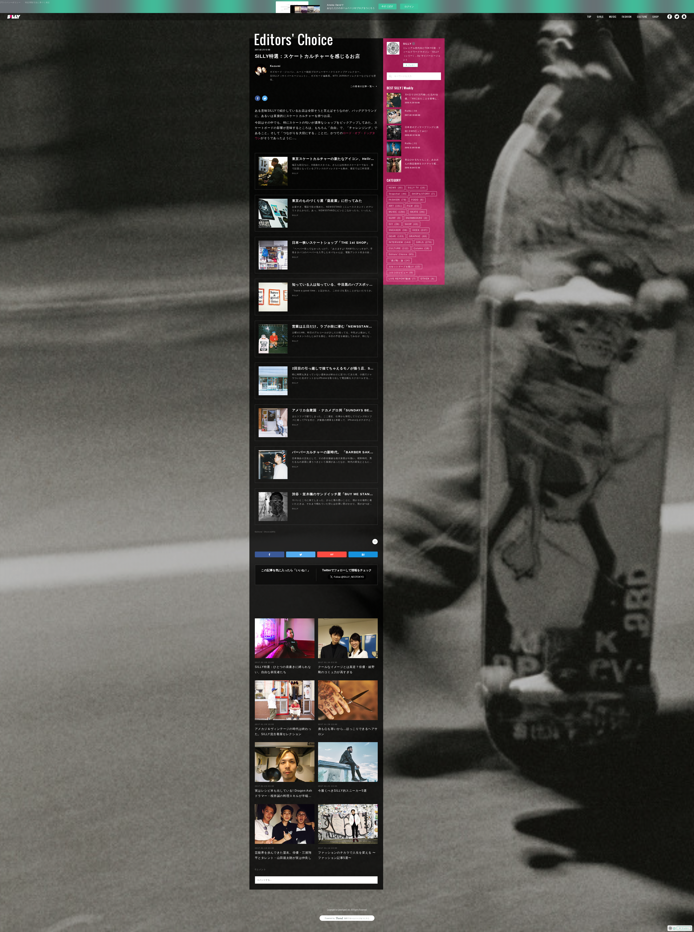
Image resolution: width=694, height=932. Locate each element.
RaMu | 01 (411, 143)
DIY (394, 224)
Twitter (677, 16)
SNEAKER (398, 230)
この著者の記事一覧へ (362, 86)
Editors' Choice (293, 39)
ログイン (409, 6)
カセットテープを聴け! (404, 266)
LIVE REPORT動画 (402, 278)
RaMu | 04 (411, 111)
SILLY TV (416, 187)
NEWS (396, 187)
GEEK (419, 230)
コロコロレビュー (401, 272)
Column (421, 248)
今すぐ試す (387, 6)
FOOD (417, 200)
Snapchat (684, 16)
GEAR (396, 236)
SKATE (417, 212)
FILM (413, 206)
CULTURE (642, 16)
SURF (395, 218)
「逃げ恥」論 (399, 260)
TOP (589, 16)
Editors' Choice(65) (265, 532)
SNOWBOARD (416, 218)
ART (395, 206)
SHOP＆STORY (423, 194)
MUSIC (612, 16)
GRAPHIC (418, 236)
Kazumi (275, 65)
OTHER (427, 278)
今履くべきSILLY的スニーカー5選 (342, 790)
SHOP (655, 16)
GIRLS (600, 16)
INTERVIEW (400, 242)
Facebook (669, 16)
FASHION (627, 16)
